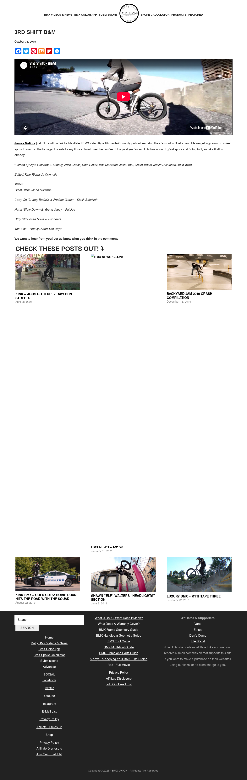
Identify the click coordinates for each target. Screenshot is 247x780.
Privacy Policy (49, 719)
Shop (49, 734)
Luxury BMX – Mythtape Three (194, 596)
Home (49, 637)
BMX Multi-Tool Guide (119, 647)
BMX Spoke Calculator (49, 655)
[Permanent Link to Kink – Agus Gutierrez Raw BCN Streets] (47, 272)
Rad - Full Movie (118, 664)
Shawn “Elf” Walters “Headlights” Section (123, 597)
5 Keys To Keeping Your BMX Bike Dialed (118, 659)
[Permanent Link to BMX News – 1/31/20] (123, 398)
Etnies (198, 629)
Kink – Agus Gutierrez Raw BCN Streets (43, 296)
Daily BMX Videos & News (49, 643)
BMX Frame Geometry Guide (118, 629)
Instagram (49, 703)
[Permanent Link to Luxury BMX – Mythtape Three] (199, 574)
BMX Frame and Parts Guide (118, 653)
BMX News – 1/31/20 (107, 547)
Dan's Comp (197, 635)
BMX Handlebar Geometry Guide (118, 635)
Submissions (49, 660)
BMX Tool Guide (118, 641)
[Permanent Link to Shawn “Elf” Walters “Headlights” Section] (123, 574)
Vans (197, 623)
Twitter (49, 688)
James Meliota (24, 143)
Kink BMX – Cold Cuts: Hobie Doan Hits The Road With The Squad (45, 596)
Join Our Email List (49, 754)
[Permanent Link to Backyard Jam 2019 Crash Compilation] (199, 272)
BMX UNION (119, 770)
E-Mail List (49, 711)
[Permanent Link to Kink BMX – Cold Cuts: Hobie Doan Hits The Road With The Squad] (47, 574)
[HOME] (129, 13)
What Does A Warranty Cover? (119, 623)
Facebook (49, 680)
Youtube (49, 695)
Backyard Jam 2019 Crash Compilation (189, 295)
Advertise (49, 666)
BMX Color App (49, 649)
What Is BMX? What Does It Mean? (119, 618)
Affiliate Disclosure (49, 727)
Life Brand (198, 641)
